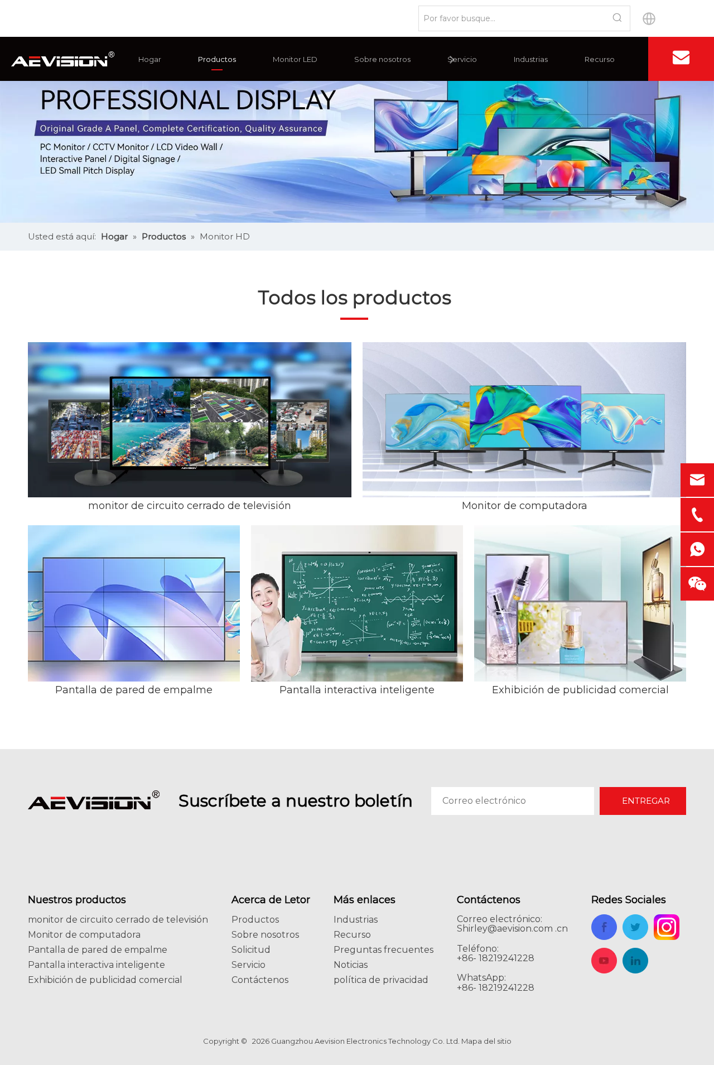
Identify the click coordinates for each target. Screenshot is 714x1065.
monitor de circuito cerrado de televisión (189, 506)
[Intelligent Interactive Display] (357, 603)
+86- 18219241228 (495, 987)
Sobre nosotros (382, 59)
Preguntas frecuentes (383, 949)
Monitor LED (295, 59)
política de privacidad (381, 980)
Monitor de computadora (524, 506)
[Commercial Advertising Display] (580, 603)
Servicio (462, 59)
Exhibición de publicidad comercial (580, 690)
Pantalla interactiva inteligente (357, 690)
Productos (217, 59)
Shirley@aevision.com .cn (512, 928)
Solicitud (251, 949)
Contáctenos (259, 980)
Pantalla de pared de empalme (134, 690)
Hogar (149, 59)
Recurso (600, 59)
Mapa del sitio (486, 1041)
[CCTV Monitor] (189, 419)
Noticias (351, 965)
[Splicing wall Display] (134, 603)
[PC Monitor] (524, 419)
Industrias (531, 59)
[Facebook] (621, 59)
